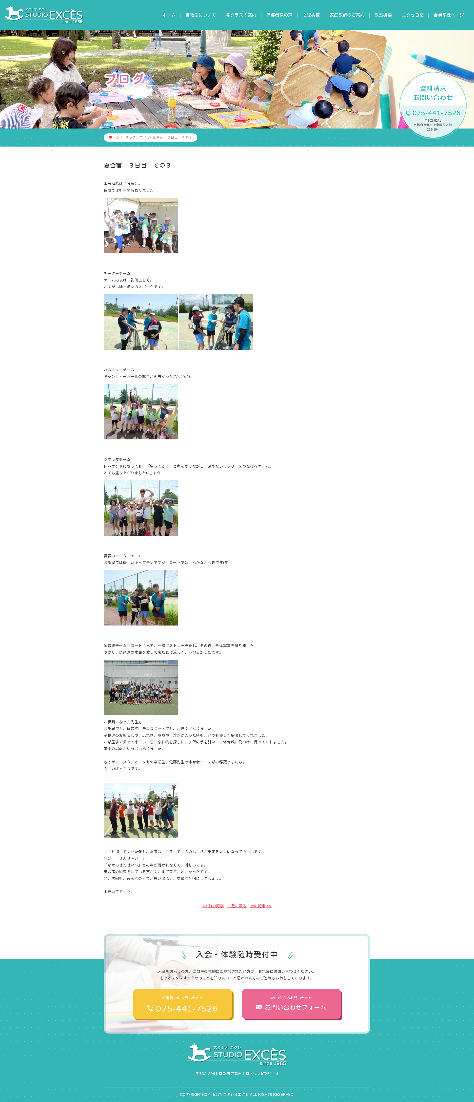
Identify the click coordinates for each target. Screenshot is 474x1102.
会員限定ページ (449, 15)
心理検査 (311, 15)
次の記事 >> (261, 906)
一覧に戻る (237, 906)
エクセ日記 (413, 15)
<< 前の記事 (213, 906)
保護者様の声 (279, 15)
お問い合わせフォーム (296, 1003)
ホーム (169, 15)
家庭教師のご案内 (347, 15)
